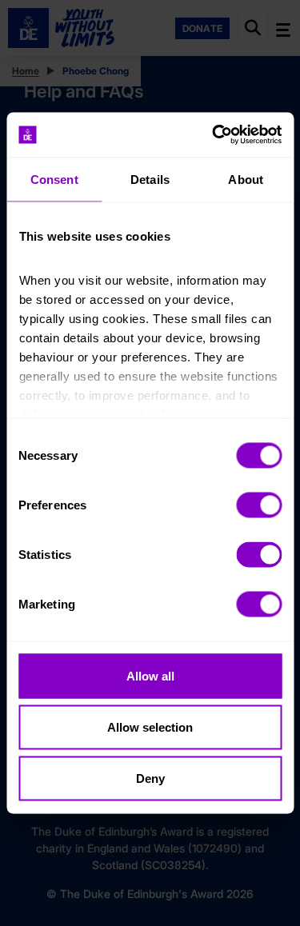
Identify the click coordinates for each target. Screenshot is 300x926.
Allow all (150, 675)
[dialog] (150, 463)
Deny (150, 777)
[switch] (259, 504)
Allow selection (150, 726)
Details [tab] (150, 179)
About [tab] (245, 179)
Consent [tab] (54, 179)
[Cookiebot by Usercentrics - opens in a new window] (214, 135)
